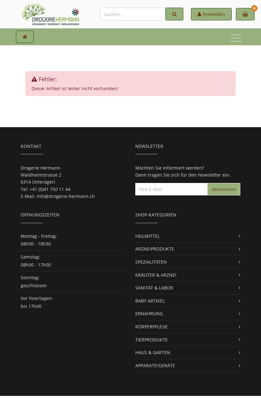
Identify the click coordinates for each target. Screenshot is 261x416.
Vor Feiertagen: (37, 298)
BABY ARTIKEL (150, 301)
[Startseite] (25, 37)
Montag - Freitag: (39, 236)
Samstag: (30, 257)
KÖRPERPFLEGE (151, 327)
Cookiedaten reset (154, 406)
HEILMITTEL (147, 236)
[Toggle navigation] (236, 39)
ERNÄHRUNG (149, 313)
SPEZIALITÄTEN (151, 262)
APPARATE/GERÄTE (155, 365)
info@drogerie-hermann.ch (66, 196)
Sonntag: (30, 277)
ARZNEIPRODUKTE (154, 249)
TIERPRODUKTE (151, 340)
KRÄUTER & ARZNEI (155, 275)
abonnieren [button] (223, 189)
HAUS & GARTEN (152, 352)
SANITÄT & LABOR (154, 288)
